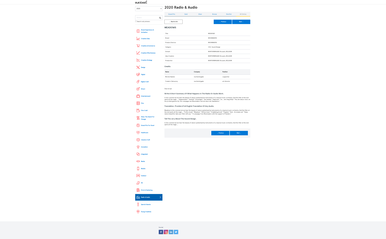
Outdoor (143, 176)
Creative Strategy (146, 60)
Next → (241, 22)
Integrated (144, 154)
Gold (185, 14)
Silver (200, 14)
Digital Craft (145, 82)
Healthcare (144, 132)
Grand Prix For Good (147, 125)
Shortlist (228, 14)
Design (143, 67)
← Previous (222, 22)
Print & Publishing (146, 190)
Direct (143, 89)
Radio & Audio (145, 197)
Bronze (214, 14)
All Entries (243, 14)
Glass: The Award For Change (147, 118)
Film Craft (144, 110)
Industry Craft (145, 140)
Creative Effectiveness (148, 53)
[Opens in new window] (161, 232)
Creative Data (145, 38)
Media (143, 161)
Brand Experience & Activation (147, 31)
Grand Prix (171, 14)
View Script (168, 89)
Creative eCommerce (148, 46)
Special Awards (146, 204)
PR (142, 183)
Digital (143, 74)
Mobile (143, 168)
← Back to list (173, 21)
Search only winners (143, 21)
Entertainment (145, 96)
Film (142, 103)
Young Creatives (146, 212)
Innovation (144, 147)
